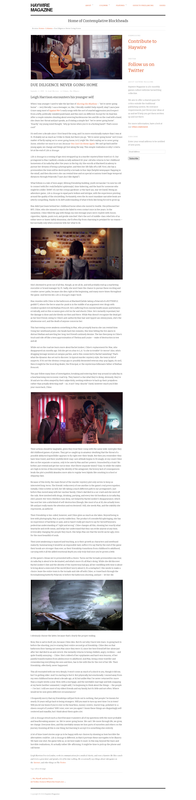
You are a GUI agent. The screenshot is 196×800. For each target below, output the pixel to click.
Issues (162, 5)
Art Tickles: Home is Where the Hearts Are (47, 782)
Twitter (63, 762)
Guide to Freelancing (143, 5)
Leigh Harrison (53, 91)
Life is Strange (40, 769)
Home (41, 28)
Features (120, 5)
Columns (103, 5)
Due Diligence (74, 91)
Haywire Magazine (42, 7)
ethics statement (140, 127)
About (88, 5)
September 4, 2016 (37, 91)
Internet (37, 762)
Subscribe (133, 158)
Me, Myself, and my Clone (43, 778)
